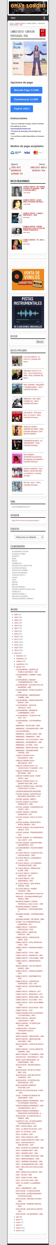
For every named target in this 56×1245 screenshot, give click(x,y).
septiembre (20, 664)
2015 (16, 645)
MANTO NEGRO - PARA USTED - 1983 (30, 1036)
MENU (13, 18)
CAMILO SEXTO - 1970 (24, 1010)
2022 (16, 625)
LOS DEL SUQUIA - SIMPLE (26, 799)
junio (17, 1219)
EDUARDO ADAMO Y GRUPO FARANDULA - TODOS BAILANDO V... (29, 909)
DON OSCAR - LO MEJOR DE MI (28, 1191)
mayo (18, 1222)
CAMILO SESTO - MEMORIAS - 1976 (29, 994)
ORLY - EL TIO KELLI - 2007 (26, 1132)
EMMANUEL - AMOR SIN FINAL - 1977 (29, 747)
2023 (16, 623)
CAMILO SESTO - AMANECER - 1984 (29, 955)
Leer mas (27, 192)
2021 (16, 628)
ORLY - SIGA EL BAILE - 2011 (26, 1126)
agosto (18, 667)
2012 (16, 653)
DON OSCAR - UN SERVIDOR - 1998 (29, 1214)
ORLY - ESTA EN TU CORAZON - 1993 (30, 1148)
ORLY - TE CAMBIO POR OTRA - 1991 (30, 1156)
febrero (18, 1230)
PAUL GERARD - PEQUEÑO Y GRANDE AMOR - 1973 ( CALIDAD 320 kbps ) (34, 387)
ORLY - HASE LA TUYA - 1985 (26, 1177)
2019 (16, 634)
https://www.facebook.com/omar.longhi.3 (25, 520)
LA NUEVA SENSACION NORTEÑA (28, 791)
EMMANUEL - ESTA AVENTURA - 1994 (29, 728)
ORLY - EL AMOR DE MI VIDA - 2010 (29, 1129)
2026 (16, 614)
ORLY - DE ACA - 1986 (24, 1175)
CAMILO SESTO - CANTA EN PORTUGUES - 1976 (22, 34)
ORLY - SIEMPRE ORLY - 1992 (27, 1153)
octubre (19, 661)
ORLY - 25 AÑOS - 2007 (24, 1134)
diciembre (19, 656)
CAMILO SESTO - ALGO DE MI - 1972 (29, 1007)
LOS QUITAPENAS (22, 731)
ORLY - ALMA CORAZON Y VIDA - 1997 (30, 1140)
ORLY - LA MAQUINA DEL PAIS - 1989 (29, 1164)
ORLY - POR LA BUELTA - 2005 (27, 1137)
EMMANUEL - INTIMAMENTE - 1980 (29, 742)
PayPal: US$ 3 (21, 108)
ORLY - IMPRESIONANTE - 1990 (27, 1159)
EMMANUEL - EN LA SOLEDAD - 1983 (29, 739)
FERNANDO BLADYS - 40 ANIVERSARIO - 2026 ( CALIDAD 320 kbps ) (33, 443)
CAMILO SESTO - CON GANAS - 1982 (29, 958)
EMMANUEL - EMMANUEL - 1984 (28, 736)
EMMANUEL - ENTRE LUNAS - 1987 (29, 734)
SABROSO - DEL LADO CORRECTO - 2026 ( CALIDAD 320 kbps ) (32, 401)
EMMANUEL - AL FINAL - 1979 (26, 745)
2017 (16, 639)
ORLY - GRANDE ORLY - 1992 (27, 1150)
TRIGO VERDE (21, 1033)
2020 (16, 631)
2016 (16, 642)
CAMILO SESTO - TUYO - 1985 (27, 952)
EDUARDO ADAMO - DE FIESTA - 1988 (30, 919)
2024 (16, 620)
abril (17, 1225)
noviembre (20, 658)
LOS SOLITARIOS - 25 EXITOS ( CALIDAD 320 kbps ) (32, 359)
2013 (16, 650)
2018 (16, 636)
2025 (16, 617)
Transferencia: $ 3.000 (26, 99)
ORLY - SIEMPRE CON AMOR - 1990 (29, 1161)
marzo (18, 1228)
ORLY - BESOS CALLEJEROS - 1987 (29, 1172)
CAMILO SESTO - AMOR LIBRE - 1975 (29, 997)
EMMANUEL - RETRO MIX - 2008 (28, 725)
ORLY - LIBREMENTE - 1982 (26, 1188)
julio (17, 1217)
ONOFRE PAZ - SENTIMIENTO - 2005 (29, 1057)
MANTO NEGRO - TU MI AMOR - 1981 (30, 1054)
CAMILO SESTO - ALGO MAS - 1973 (29, 1000)
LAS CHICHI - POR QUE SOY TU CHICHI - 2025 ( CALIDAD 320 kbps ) (32, 415)
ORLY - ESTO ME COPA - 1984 (27, 1180)
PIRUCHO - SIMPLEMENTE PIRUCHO (29, 894)
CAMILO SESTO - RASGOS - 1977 (28, 991)
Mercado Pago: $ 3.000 (26, 90)
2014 (16, 647)
